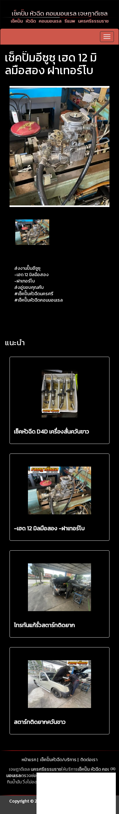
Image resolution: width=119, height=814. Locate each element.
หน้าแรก (29, 759)
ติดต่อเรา (88, 759)
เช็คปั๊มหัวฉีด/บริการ (58, 759)
